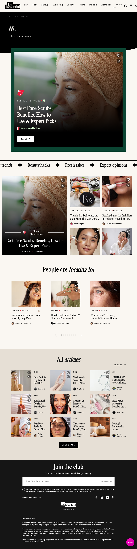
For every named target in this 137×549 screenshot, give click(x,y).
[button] (119, 55)
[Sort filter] (124, 364)
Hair (35, 4)
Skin (26, 4)
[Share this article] (96, 185)
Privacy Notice (85, 491)
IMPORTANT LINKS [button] (29, 497)
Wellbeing (58, 4)
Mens (82, 4)
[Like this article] (96, 179)
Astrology (106, 4)
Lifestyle (71, 4)
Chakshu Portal (89, 540)
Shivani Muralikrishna (30, 128)
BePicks (93, 4)
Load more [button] (67, 444)
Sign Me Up (106, 481)
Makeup (45, 4)
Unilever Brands (51, 491)
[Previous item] (55, 335)
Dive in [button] (24, 139)
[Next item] (81, 335)
